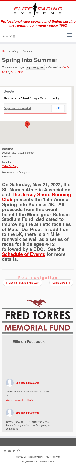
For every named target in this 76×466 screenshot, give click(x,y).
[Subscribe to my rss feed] (4, 36)
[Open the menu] (69, 35)
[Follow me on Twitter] (11, 36)
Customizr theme (46, 461)
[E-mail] (7, 36)
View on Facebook (14, 399)
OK (58, 108)
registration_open (35, 67)
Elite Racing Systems (27, 383)
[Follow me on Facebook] (14, 36)
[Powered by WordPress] (58, 456)
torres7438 (17, 72)
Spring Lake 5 (61, 282)
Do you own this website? (17, 108)
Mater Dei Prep (10, 166)
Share (30, 399)
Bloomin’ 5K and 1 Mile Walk (22, 282)
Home (5, 51)
